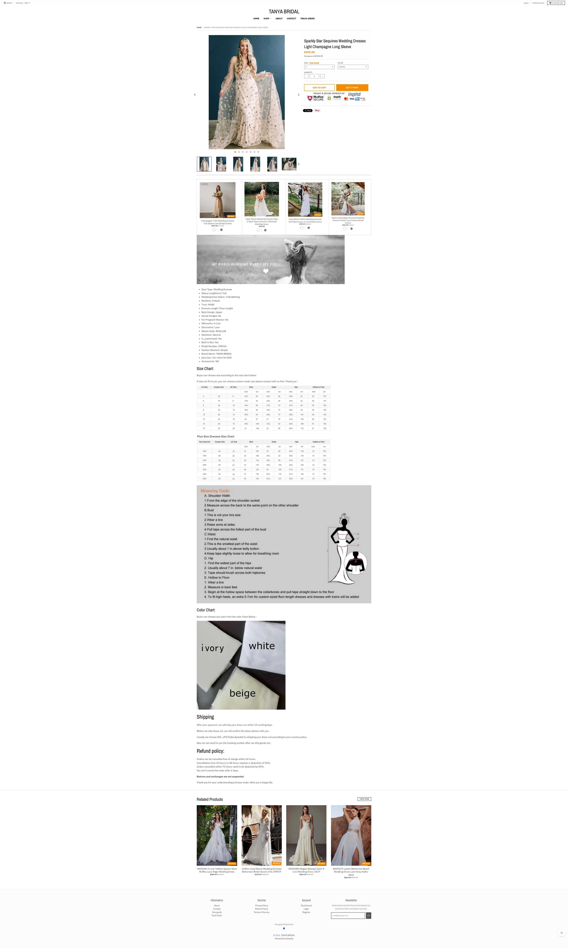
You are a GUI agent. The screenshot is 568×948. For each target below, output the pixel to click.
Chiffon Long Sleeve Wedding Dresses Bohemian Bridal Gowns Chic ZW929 (262, 870)
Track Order (217, 915)
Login (306, 908)
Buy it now (352, 87)
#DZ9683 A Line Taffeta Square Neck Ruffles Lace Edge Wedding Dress (217, 870)
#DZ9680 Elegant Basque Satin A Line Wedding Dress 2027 (306, 870)
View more (364, 799)
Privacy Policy (261, 905)
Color (340, 63)
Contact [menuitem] (291, 18)
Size (311, 63)
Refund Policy (261, 908)
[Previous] (195, 94)
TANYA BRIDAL (284, 11)
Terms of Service (261, 912)
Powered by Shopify (284, 938)
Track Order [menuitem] (307, 18)
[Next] (298, 94)
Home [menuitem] (256, 18)
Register (306, 912)
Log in (526, 3)
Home (199, 27)
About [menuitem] (279, 18)
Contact (217, 908)
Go (368, 915)
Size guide (314, 63)
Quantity (308, 72)
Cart (557, 3)
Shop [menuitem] (266, 18)
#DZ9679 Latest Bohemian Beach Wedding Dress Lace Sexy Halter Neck (351, 871)
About (217, 905)
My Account (306, 905)
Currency (19, 3)
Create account (538, 3)
